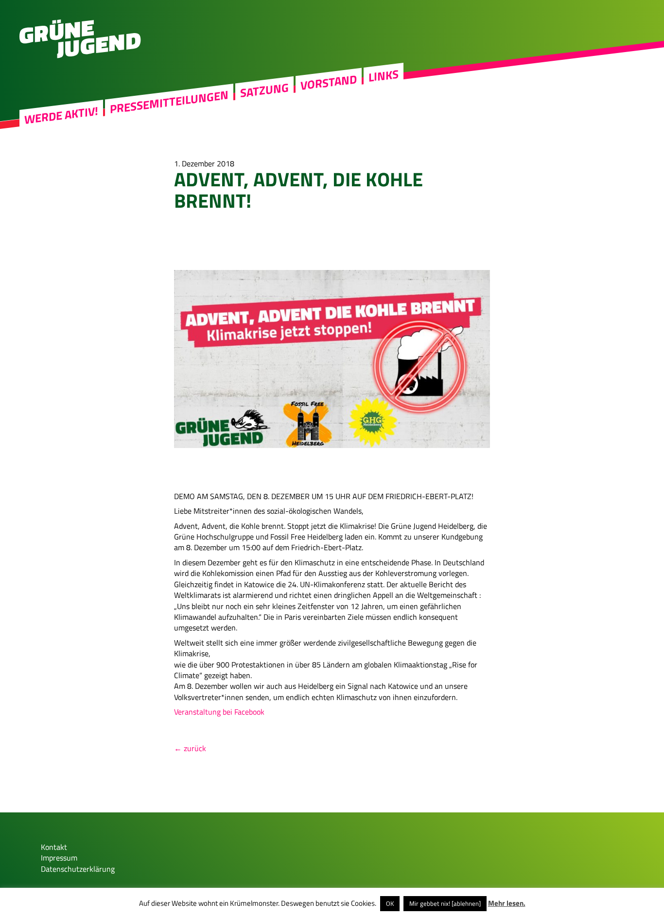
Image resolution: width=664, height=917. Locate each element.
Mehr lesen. (506, 903)
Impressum (59, 857)
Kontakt (54, 847)
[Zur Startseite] (80, 55)
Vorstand (328, 82)
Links (383, 76)
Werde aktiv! (61, 115)
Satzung (264, 90)
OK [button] (390, 903)
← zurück (190, 748)
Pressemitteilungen (169, 102)
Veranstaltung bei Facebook (219, 712)
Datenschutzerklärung (78, 868)
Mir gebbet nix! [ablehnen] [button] (445, 903)
